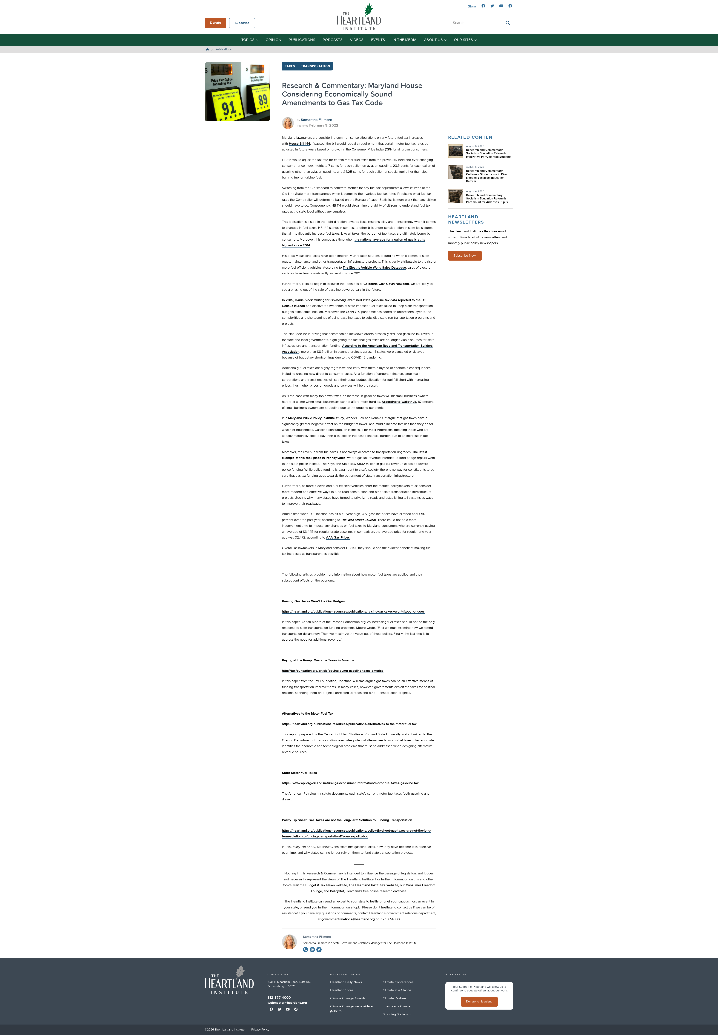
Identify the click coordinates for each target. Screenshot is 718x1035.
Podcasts (333, 40)
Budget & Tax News (320, 885)
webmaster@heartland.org (287, 1003)
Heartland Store (341, 990)
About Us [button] (433, 40)
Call (305, 949)
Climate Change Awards (347, 998)
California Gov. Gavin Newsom (386, 284)
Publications (302, 40)
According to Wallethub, (399, 402)
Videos (356, 40)
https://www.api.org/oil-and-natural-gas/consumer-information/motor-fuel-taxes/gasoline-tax (350, 783)
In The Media (404, 40)
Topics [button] (247, 40)
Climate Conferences (398, 982)
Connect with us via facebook (483, 6)
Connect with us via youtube (501, 6)
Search (508, 23)
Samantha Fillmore (316, 120)
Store (472, 6)
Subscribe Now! (464, 255)
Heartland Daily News (346, 982)
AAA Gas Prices (338, 537)
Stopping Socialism (397, 1014)
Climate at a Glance (397, 990)
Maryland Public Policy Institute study (316, 418)
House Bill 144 (299, 143)
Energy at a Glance (396, 1006)
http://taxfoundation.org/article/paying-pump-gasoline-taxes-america (332, 671)
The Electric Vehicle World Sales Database (374, 267)
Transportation (315, 66)
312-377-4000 (279, 997)
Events (378, 40)
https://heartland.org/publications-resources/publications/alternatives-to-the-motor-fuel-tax (349, 724)
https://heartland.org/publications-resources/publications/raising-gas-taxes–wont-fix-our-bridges (353, 611)
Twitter (319, 949)
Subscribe (242, 23)
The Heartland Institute (359, 16)
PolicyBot (337, 891)
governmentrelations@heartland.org (348, 919)
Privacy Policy (260, 1029)
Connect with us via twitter (492, 6)
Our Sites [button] (463, 40)
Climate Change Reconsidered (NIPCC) (352, 1009)
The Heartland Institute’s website (373, 885)
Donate (215, 22)
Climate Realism (394, 998)
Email (312, 949)
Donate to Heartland (479, 1001)
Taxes (290, 66)
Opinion (273, 40)
